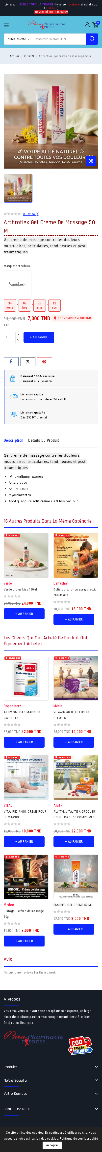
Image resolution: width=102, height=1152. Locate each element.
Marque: (9, 266)
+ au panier (39, 337)
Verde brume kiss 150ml (20, 589)
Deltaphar (60, 583)
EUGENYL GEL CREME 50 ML (73, 905)
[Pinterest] (44, 361)
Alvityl (58, 805)
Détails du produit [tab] (43, 440)
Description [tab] (13, 440)
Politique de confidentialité (79, 1138)
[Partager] (11, 361)
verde (8, 583)
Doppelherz (12, 706)
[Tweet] (28, 361)
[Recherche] (92, 39)
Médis (58, 706)
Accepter (52, 1145)
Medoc (9, 905)
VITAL (8, 805)
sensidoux (23, 266)
